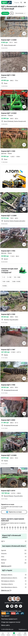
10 (26, 529)
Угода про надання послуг (10, 622)
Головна (3, 634)
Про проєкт (5, 616)
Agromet (13, 550)
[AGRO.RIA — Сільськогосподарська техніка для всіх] (7, 2)
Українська (22, 629)
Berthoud (13, 560)
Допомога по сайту (14, 602)
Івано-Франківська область (13, 587)
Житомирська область (13, 581)
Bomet (13, 563)
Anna (13, 556)
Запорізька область (13, 584)
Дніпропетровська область (13, 578)
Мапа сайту (5, 625)
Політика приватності (9, 619)
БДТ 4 (13, 541)
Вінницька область (13, 575)
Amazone (13, 553)
